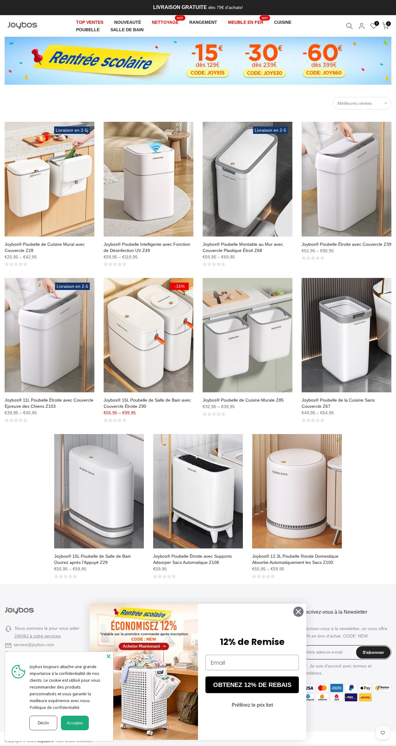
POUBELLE (88, 29)
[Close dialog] (298, 611)
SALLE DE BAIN (127, 29)
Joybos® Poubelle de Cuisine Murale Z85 (243, 400)
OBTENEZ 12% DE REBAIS (252, 684)
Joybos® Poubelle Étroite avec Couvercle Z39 (346, 244)
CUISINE (282, 22)
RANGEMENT (203, 22)
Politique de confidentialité (55, 707)
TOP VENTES (89, 22)
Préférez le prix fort (252, 705)
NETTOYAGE (167, 22)
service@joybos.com (34, 644)
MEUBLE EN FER (248, 22)
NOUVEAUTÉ (127, 22)
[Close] (108, 656)
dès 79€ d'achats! (198, 7)
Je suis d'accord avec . (337, 669)
